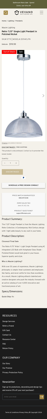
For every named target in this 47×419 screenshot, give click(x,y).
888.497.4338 (23, 198)
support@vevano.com (23, 213)
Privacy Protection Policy (12, 373)
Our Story (6, 364)
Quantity (5, 159)
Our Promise (7, 368)
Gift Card (6, 330)
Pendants (19, 21)
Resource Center (9, 339)
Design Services (8, 321)
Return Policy (7, 348)
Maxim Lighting (8, 28)
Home (4, 21)
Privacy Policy (24, 413)
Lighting (11, 21)
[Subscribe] (42, 397)
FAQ (4, 344)
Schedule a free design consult (23, 185)
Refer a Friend (8, 326)
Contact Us (6, 335)
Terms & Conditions (12, 413)
